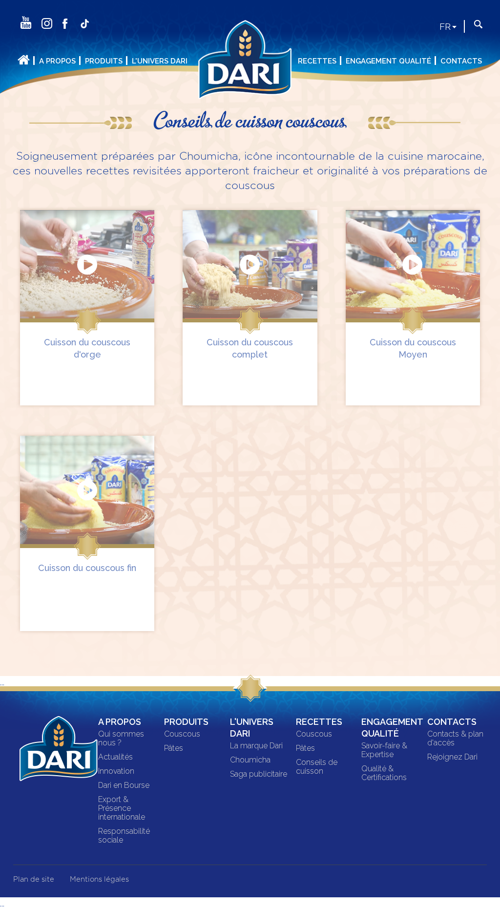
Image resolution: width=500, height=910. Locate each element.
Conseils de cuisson (316, 767)
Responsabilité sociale (124, 836)
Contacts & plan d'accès (455, 738)
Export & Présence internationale (121, 808)
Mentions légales (99, 879)
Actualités (115, 757)
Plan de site (33, 879)
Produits (104, 61)
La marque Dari (256, 745)
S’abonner (101, 38)
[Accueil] (250, 65)
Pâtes (173, 748)
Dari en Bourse (123, 785)
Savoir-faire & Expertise (384, 750)
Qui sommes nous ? (121, 738)
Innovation (116, 771)
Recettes (317, 61)
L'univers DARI (160, 61)
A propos (57, 61)
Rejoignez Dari (452, 757)
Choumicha (250, 760)
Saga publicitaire (258, 774)
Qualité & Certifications (384, 773)
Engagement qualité (388, 61)
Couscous (182, 734)
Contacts (461, 61)
